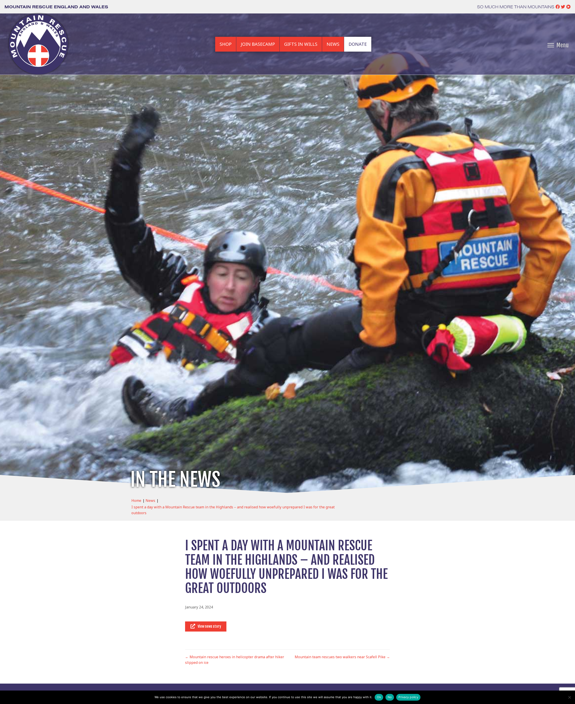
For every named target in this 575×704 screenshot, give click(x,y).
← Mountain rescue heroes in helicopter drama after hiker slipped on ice (234, 659)
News (150, 500)
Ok (379, 697)
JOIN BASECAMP (258, 44)
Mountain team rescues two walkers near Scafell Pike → (342, 656)
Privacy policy (408, 697)
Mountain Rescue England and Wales (56, 6)
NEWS (333, 44)
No (390, 697)
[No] (569, 697)
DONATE (358, 44)
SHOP (226, 44)
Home (136, 500)
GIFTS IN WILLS (300, 44)
